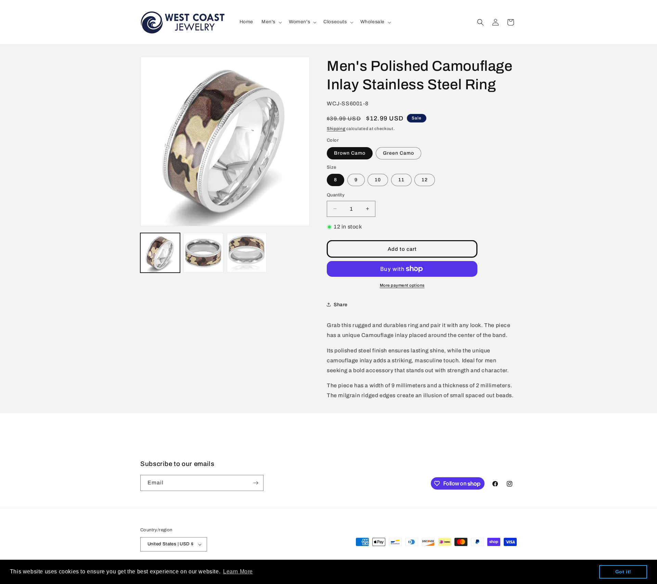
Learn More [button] (238, 571)
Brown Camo (349, 153)
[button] (271, 22)
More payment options (402, 285)
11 (401, 179)
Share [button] (341, 304)
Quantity (336, 195)
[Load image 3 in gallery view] (247, 253)
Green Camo (398, 153)
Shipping (336, 128)
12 (425, 179)
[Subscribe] (255, 483)
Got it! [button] (623, 571)
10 (378, 179)
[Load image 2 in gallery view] (203, 253)
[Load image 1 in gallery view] (160, 253)
